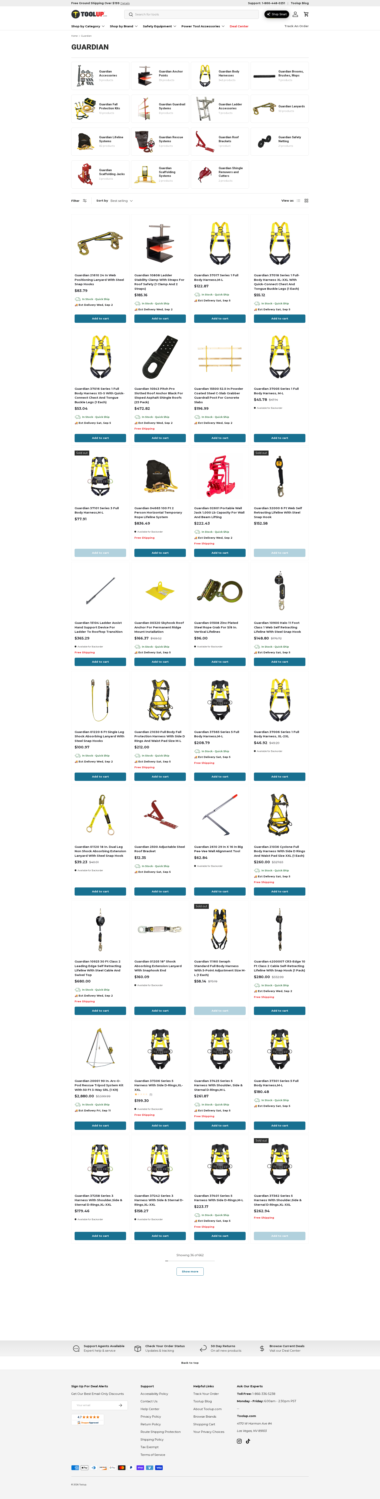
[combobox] (191, 14)
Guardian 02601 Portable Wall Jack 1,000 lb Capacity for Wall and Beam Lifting (219, 512)
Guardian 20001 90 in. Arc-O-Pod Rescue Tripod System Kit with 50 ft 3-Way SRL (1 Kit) (99, 1085)
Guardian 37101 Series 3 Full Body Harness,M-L (97, 510)
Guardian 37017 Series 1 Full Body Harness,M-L (216, 277)
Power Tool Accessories (200, 26)
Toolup (82, 1484)
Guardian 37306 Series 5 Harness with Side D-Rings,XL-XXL (158, 1085)
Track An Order (296, 26)
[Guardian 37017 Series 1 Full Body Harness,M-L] (220, 243)
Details (125, 3)
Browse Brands (204, 1416)
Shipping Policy (152, 1439)
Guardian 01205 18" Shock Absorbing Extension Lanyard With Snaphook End (158, 966)
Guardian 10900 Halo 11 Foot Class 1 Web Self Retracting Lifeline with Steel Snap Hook (277, 627)
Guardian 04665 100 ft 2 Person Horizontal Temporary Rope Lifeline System (158, 512)
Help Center (150, 1409)
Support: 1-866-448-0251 (266, 3)
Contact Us (149, 1401)
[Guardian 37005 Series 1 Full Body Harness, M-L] (279, 357)
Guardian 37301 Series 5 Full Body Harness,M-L (276, 1083)
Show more (190, 1271)
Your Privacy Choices (208, 1432)
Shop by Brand (121, 26)
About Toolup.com (207, 1409)
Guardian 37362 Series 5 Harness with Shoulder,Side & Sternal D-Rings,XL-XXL (278, 1200)
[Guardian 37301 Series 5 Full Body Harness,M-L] (279, 1049)
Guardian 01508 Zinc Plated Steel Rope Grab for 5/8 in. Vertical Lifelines (216, 627)
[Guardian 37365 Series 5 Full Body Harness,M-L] (220, 700)
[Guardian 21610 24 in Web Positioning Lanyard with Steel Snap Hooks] (100, 243)
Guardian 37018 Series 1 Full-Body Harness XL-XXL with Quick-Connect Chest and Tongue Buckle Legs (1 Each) (276, 282)
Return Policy (151, 1424)
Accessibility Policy (154, 1394)
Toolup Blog (300, 3)
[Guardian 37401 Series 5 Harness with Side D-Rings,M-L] (220, 1164)
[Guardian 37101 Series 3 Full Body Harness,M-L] (100, 476)
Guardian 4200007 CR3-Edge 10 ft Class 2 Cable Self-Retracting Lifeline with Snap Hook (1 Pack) (279, 966)
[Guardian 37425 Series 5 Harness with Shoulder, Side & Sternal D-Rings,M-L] (220, 1049)
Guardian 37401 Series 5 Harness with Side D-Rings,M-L (218, 1198)
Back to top (190, 1362)
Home (74, 36)
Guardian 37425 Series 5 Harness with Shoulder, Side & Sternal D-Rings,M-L (218, 1085)
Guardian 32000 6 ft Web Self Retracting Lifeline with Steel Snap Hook (278, 512)
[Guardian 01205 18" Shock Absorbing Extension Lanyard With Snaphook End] (160, 929)
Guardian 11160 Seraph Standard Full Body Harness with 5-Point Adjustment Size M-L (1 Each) (220, 968)
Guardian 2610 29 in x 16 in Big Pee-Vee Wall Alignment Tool (218, 849)
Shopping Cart (204, 1424)
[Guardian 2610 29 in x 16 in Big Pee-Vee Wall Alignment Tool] (220, 815)
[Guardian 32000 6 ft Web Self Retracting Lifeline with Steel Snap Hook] (279, 476)
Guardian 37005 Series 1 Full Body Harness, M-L (276, 391)
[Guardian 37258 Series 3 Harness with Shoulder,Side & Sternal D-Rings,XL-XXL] (100, 1164)
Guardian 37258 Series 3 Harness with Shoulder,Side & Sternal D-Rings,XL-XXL (98, 1200)
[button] (306, 14)
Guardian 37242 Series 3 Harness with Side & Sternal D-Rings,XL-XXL (158, 1200)
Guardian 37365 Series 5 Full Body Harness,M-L (216, 734)
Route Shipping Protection (161, 1432)
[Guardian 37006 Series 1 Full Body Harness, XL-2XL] (279, 700)
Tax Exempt (150, 1447)
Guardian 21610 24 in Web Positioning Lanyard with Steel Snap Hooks (99, 279)
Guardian (86, 36)
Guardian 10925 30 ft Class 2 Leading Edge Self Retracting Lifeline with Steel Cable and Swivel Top (98, 968)
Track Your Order (206, 1394)
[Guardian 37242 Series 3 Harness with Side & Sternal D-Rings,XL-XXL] (160, 1164)
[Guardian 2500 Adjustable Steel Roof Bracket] (160, 815)
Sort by (102, 200)
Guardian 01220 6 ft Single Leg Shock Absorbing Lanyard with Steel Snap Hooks (99, 736)
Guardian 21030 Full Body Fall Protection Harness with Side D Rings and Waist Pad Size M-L (159, 736)
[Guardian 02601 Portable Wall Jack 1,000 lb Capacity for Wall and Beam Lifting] (220, 476)
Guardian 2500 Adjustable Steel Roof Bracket (159, 849)
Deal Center (239, 26)
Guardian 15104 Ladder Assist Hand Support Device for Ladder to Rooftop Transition (99, 627)
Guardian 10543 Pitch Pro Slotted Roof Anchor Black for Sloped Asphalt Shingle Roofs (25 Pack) (158, 395)
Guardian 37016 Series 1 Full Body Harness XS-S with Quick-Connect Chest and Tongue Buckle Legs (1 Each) (99, 395)
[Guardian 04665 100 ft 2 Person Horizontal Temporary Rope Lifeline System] (160, 476)
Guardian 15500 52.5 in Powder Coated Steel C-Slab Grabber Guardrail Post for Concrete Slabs (218, 395)
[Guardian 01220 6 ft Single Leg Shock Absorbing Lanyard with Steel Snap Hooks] (100, 700)
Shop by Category (85, 26)
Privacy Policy (151, 1416)
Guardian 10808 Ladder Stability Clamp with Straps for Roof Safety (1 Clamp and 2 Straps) (159, 282)
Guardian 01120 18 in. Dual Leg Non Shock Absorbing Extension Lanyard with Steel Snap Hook (100, 851)
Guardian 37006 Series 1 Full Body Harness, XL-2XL (276, 734)
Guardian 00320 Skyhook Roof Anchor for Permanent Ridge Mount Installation (159, 627)
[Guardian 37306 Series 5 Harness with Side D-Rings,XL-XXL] (160, 1049)
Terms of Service (153, 1455)
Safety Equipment (157, 26)
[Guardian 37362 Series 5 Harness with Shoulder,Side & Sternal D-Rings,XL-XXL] (279, 1164)
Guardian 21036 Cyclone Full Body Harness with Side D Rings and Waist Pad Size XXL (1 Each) (279, 851)
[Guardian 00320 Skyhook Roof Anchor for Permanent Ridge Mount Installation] (160, 591)
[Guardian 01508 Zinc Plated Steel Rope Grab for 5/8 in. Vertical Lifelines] (220, 591)
